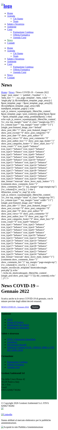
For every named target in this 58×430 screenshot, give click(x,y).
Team (15, 21)
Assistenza (12, 342)
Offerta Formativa (21, 35)
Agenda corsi (13, 367)
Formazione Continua (23, 32)
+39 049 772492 (19, 384)
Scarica (35, 307)
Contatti (11, 43)
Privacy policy (8, 392)
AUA (9, 319)
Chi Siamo (18, 18)
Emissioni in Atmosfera (18, 327)
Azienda (11, 16)
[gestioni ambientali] (6, 6)
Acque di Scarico (15, 322)
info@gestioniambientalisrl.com (22, 387)
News (10, 40)
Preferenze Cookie (10, 398)
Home (10, 13)
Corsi (9, 29)
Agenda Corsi (19, 37)
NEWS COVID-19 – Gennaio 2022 (15, 307)
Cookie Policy (8, 395)
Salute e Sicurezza (15, 24)
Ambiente (11, 26)
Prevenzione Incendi (16, 344)
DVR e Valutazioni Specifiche (21, 339)
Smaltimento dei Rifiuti (18, 325)
